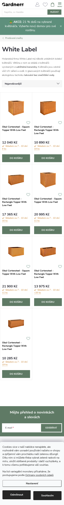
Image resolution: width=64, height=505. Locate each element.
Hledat (54, 12)
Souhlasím (47, 495)
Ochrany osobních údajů (39, 475)
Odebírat (51, 427)
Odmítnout (16, 495)
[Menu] (59, 4)
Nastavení (32, 483)
